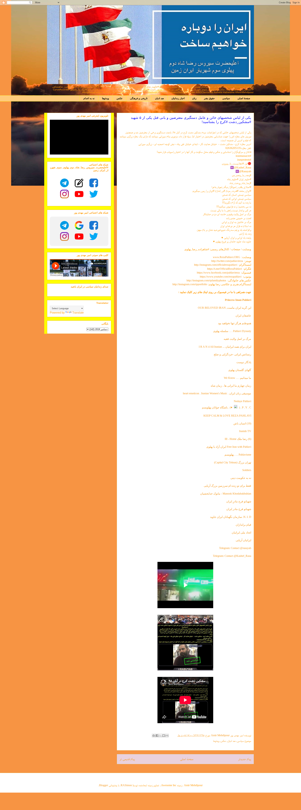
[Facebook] (93, 183)
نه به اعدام (89, 98)
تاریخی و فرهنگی (139, 98)
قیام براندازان (243, 524)
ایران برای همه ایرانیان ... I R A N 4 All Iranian (225, 346)
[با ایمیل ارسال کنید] (167, 735)
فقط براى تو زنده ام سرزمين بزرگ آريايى (227, 485)
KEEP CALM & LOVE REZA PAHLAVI (227, 415)
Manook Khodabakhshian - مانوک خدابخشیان (225, 493)
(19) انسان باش (242, 423)
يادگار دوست (243, 362)
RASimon (126, 785)
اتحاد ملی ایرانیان (241, 532)
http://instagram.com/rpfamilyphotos (206, 280)
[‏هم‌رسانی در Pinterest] (153, 735)
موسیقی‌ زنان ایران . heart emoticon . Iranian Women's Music (217, 393)
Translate (78, 312)
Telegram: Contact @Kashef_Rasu (232, 555)
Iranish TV (245, 431)
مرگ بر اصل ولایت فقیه (237, 338)
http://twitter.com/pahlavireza (227, 260)
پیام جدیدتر (244, 759)
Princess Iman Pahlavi (238, 299)
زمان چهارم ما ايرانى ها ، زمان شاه (231, 385)
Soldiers (246, 470)
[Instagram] (64, 194)
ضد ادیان (159, 98)
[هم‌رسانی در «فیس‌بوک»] (157, 735)
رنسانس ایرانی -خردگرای (237, 354)
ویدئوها (105, 98)
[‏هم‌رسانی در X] (160, 735)
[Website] (79, 183)
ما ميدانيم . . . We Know (237, 377)
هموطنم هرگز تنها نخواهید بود (234, 323)
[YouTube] (79, 194)
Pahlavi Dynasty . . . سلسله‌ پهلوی (232, 331)
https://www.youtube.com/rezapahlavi (220, 276)
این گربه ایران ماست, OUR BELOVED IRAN (224, 307)
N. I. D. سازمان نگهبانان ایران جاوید (230, 516)
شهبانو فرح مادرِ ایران (238, 501)
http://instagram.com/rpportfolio (189, 284)
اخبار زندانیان (178, 98)
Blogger (103, 785)
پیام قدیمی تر (127, 759)
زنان (194, 98)
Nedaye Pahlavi (242, 401)
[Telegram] (64, 183)
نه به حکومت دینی (240, 477)
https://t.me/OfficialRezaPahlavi (224, 268)
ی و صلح (219, 354)
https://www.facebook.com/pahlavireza (218, 272)
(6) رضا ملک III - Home (238, 438)
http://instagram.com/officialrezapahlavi (215, 264)
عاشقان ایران (243, 315)
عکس (119, 98)
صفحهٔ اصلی (243, 98)
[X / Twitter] (93, 194)
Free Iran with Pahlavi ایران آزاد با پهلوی (228, 446)
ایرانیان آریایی (243, 540)
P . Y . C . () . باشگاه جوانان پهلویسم (226, 407)
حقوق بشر (209, 98)
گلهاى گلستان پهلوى (239, 370)
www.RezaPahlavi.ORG (226, 257)
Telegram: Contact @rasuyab (235, 548)
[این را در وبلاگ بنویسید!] (163, 735)
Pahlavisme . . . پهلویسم (238, 454)
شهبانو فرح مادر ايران (238, 509)
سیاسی (226, 98)
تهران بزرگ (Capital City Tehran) (232, 462)
